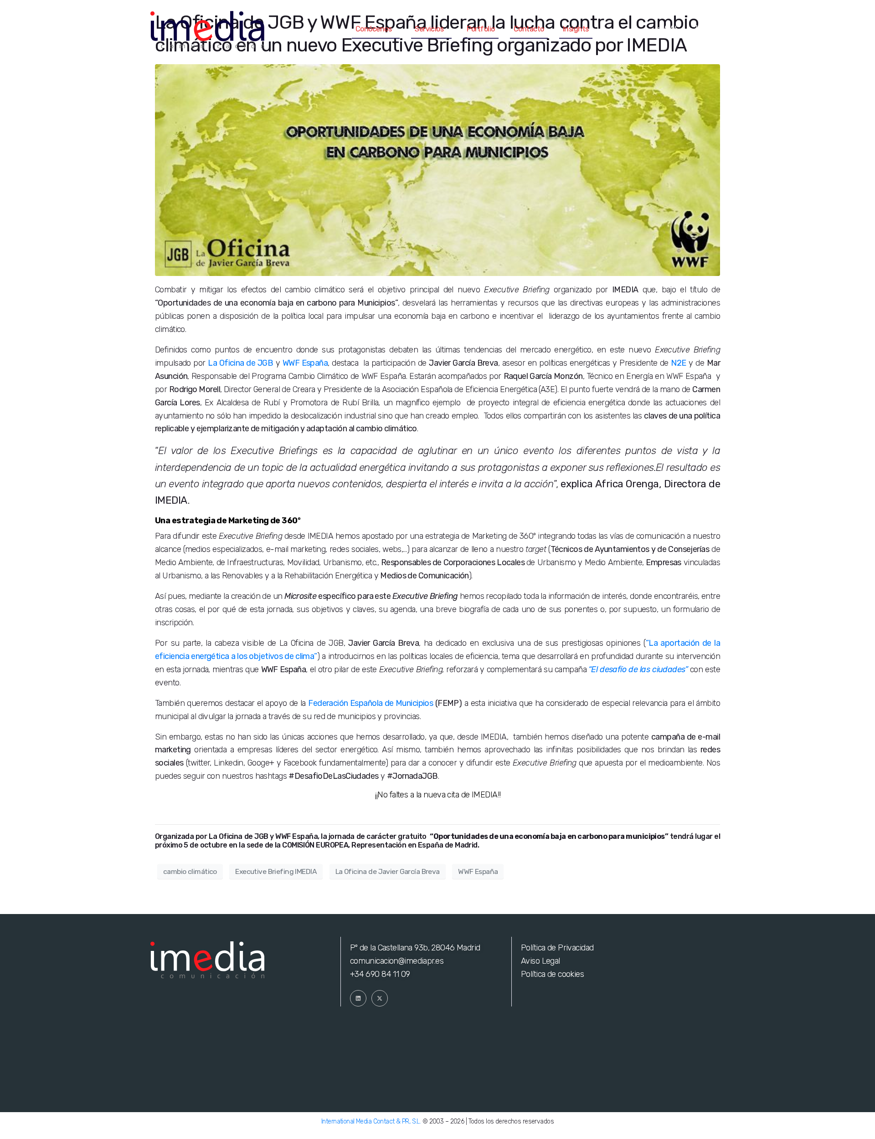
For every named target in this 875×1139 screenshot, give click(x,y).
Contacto (529, 29)
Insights (576, 29)
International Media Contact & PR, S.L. (371, 1121)
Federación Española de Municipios (370, 703)
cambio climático (190, 871)
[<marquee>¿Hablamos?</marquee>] (715, 29)
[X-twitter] (379, 998)
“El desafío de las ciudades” (638, 669)
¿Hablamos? (674, 29)
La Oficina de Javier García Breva (387, 871)
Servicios (429, 29)
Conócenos (373, 29)
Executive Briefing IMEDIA (276, 871)
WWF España (478, 871)
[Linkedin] (358, 998)
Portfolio (480, 29)
